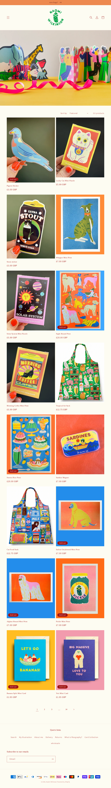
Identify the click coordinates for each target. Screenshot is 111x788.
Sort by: (64, 113)
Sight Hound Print (63, 334)
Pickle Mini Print (63, 621)
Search (14, 737)
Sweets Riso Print (14, 478)
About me (38, 737)
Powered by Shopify (63, 782)
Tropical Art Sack (63, 406)
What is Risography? (73, 737)
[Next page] (74, 709)
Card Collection (91, 737)
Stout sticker (12, 262)
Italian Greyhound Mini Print (68, 550)
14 (66, 709)
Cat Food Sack (13, 550)
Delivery (49, 737)
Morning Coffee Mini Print (18, 406)
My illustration (25, 737)
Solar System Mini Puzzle (17, 334)
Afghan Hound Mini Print (17, 621)
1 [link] (37, 709)
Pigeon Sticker (13, 186)
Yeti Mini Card (62, 693)
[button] (8, 17)
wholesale (55, 743)
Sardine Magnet (62, 478)
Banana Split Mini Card (16, 693)
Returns (58, 737)
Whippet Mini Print (64, 258)
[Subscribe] (52, 759)
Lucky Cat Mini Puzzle (65, 181)
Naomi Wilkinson (51, 782)
